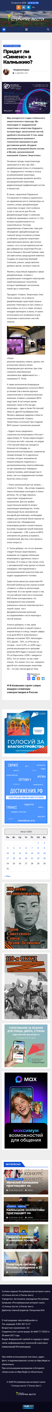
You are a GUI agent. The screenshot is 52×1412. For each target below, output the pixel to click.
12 (20, 853)
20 (26, 858)
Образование (12, 1233)
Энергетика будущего (12, 46)
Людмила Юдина (21, 70)
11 (14, 853)
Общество (19, 1179)
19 (20, 858)
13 (26, 853)
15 (38, 853)
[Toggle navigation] (26, 29)
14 (32, 853)
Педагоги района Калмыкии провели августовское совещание (25, 1240)
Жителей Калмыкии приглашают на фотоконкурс (22, 1186)
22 (38, 858)
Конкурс (10, 1179)
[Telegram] (43, 679)
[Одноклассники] (38, 679)
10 (8, 853)
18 (14, 858)
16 (44, 853)
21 (32, 858)
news (30, 1190)
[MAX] (29, 679)
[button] (48, 29)
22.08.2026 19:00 (16, 1190)
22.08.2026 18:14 (16, 1217)
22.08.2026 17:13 (16, 1245)
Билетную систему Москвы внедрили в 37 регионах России (24, 1267)
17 (8, 858)
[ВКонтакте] (33, 679)
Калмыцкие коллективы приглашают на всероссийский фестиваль (25, 1214)
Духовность (11, 1206)
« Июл (7, 876)
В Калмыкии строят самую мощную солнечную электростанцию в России (24, 689)
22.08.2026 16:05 (16, 1272)
